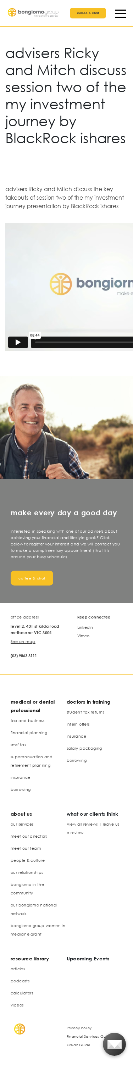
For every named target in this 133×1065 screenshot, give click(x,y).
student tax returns (85, 712)
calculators (22, 993)
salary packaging (84, 748)
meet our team (26, 848)
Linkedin (85, 627)
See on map (23, 641)
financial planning (29, 732)
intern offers (78, 724)
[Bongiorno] (33, 13)
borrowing (21, 789)
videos (17, 1005)
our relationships (27, 872)
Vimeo (83, 635)
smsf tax (18, 744)
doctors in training (89, 702)
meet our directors (29, 836)
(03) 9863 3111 (24, 655)
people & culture (28, 860)
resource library (30, 958)
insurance (20, 777)
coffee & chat (88, 13)
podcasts (20, 980)
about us (21, 814)
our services (22, 824)
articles (18, 968)
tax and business (27, 720)
